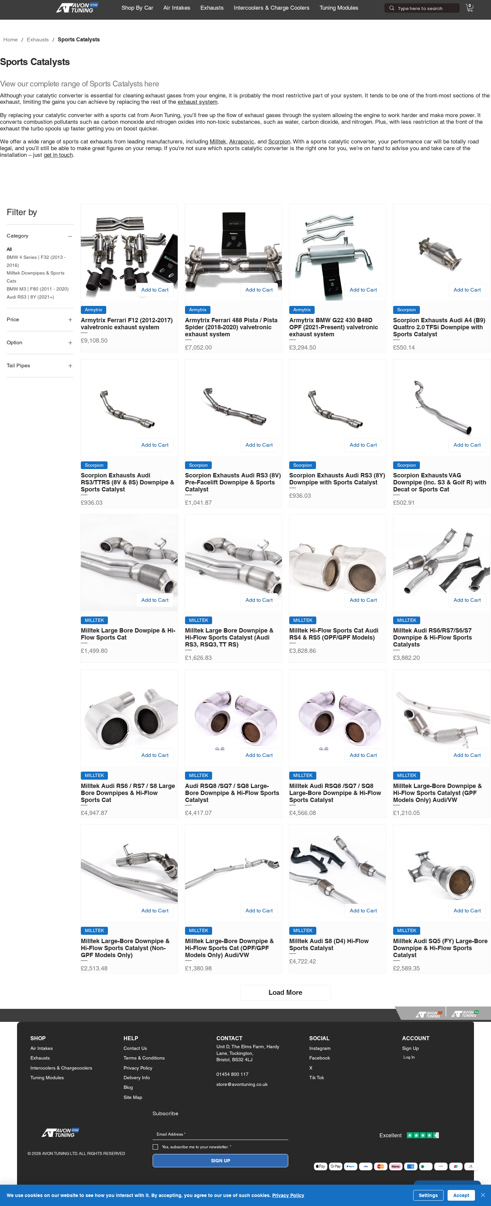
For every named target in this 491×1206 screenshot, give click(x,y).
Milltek (218, 141)
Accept (461, 1195)
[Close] (483, 1195)
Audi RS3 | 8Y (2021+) (30, 297)
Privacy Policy (138, 1068)
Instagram (320, 1048)
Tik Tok (316, 1077)
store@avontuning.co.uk (242, 1084)
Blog (128, 1087)
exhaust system (197, 101)
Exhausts (40, 1058)
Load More (285, 992)
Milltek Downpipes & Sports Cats (35, 277)
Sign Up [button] (410, 1048)
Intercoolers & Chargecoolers (61, 1068)
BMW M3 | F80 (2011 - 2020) (38, 289)
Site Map (133, 1097)
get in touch (58, 154)
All (9, 249)
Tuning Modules (47, 1077)
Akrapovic (241, 141)
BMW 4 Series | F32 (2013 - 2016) (36, 261)
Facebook (319, 1058)
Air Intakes (41, 1048)
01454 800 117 (232, 1074)
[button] (137, 8)
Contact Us (135, 1048)
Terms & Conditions (144, 1058)
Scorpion (279, 141)
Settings (428, 1195)
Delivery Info (137, 1077)
